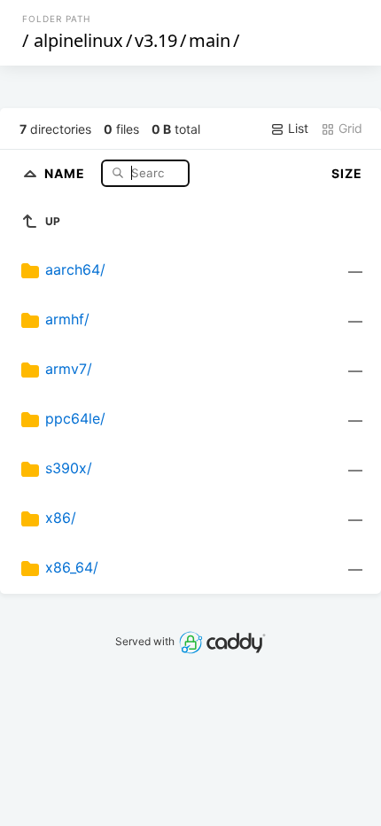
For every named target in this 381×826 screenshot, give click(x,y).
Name (66, 172)
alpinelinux (78, 40)
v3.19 (156, 40)
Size (346, 173)
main (209, 40)
